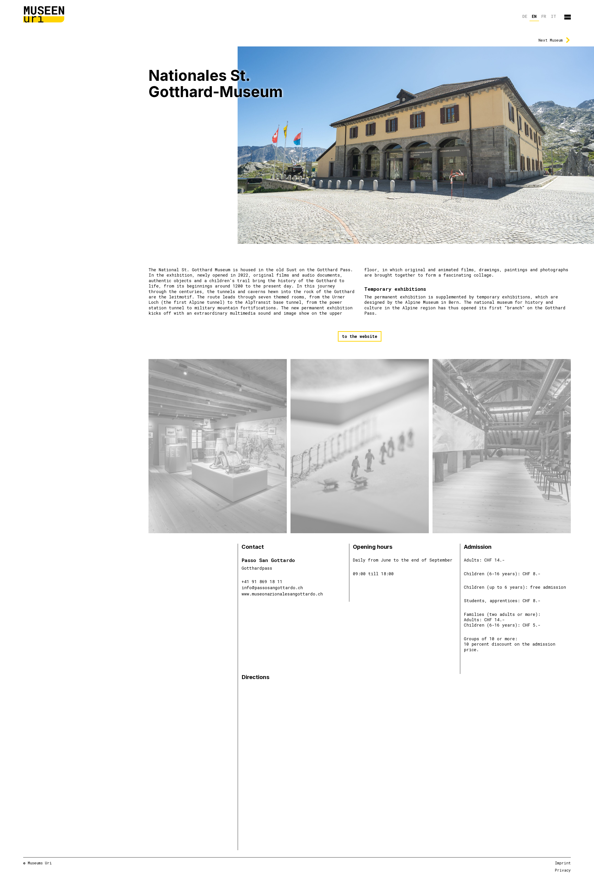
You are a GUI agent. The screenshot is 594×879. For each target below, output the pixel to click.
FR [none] (543, 16)
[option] (524, 17)
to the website (359, 336)
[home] (44, 14)
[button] (567, 17)
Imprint (563, 862)
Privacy (563, 870)
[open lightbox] (218, 446)
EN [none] (534, 16)
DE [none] (524, 16)
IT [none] (553, 16)
